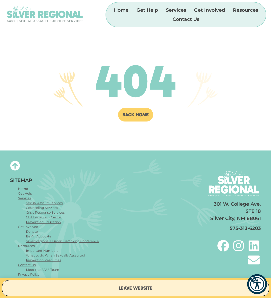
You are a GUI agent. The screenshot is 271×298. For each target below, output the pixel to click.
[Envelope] (254, 260)
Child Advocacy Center (44, 217)
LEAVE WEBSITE (136, 288)
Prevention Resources (43, 260)
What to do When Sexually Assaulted (55, 255)
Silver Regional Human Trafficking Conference (62, 241)
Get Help (147, 10)
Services (176, 10)
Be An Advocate (38, 236)
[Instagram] (238, 246)
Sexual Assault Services (44, 203)
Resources (245, 10)
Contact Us (186, 19)
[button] (257, 284)
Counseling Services (42, 208)
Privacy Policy (28, 274)
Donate (32, 231)
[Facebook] (223, 246)
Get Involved (209, 10)
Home (121, 10)
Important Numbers (42, 251)
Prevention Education (43, 222)
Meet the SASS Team (42, 270)
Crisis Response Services (45, 212)
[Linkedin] (254, 246)
